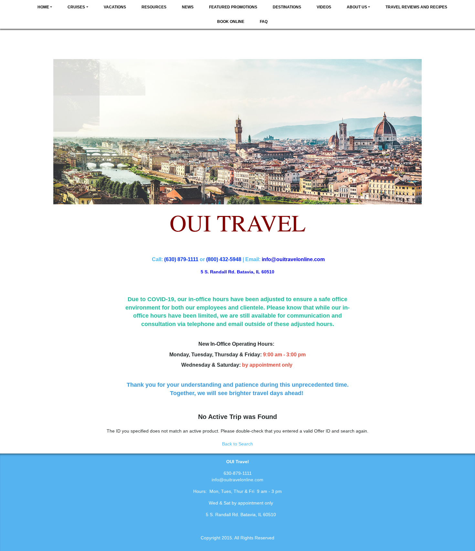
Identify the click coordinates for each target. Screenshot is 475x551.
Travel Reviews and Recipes (416, 7)
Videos (324, 7)
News (188, 7)
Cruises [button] (76, 7)
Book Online (230, 21)
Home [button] (43, 7)
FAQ (264, 21)
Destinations (287, 7)
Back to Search (237, 443)
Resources (154, 7)
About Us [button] (357, 7)
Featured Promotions (233, 7)
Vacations (115, 7)
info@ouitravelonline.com (237, 479)
